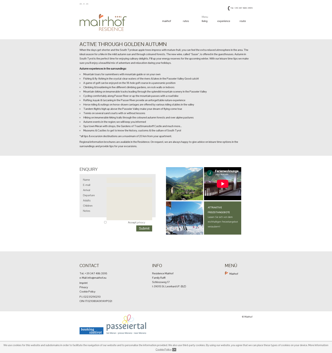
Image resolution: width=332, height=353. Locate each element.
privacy (141, 222)
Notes (86, 211)
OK (174, 349)
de (81, 3)
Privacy (84, 287)
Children (88, 205)
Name (86, 180)
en (87, 3)
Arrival (86, 190)
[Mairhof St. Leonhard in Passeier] (106, 36)
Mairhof (233, 274)
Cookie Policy (164, 349)
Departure (89, 195)
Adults (87, 200)
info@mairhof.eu (96, 278)
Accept (136, 222)
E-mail (86, 185)
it (84, 3)
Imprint (84, 283)
